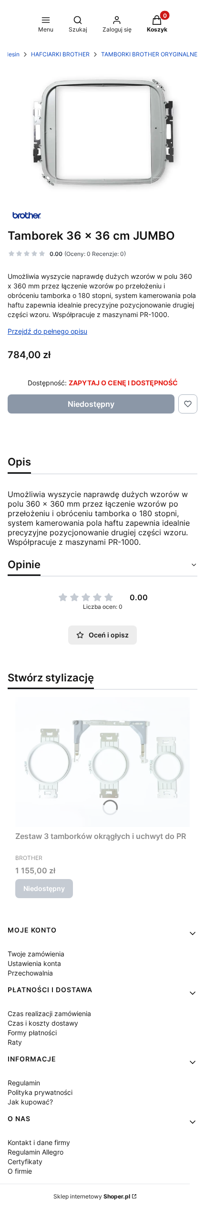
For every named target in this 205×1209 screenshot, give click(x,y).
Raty (15, 1042)
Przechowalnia (30, 973)
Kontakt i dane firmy (39, 1142)
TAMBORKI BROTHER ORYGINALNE (149, 54)
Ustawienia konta (34, 963)
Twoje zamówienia (36, 954)
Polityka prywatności (40, 1092)
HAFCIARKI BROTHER (60, 54)
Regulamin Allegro (35, 1152)
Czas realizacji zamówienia (49, 1013)
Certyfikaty (25, 1161)
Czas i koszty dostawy (43, 1023)
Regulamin (24, 1083)
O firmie (20, 1171)
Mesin (11, 54)
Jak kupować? (30, 1102)
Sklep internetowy (91, 1196)
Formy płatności (32, 1033)
